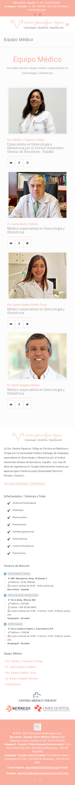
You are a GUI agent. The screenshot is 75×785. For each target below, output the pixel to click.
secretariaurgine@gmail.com (42, 767)
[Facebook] (35, 14)
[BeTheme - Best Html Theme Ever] (37, 24)
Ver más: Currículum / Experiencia (24, 483)
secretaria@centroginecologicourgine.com (43, 773)
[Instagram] (40, 14)
